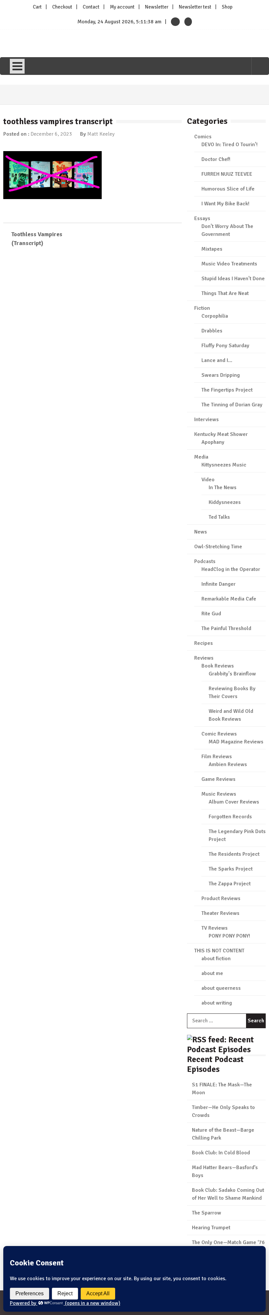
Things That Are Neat (225, 293)
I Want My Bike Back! (225, 203)
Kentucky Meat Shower (221, 434)
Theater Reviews (220, 913)
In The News (223, 487)
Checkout (62, 7)
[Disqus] (92, 347)
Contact (91, 7)
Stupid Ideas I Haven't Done (233, 278)
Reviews (204, 658)
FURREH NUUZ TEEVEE (226, 174)
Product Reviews (220, 898)
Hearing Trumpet (211, 1227)
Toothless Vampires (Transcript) (36, 239)
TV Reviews (214, 928)
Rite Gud (211, 613)
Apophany (212, 442)
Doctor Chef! (215, 159)
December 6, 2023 (51, 134)
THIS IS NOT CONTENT (219, 950)
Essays (202, 218)
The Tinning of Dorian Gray (231, 404)
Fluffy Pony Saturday (225, 345)
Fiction (202, 308)
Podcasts (205, 561)
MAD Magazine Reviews (236, 741)
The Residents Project (234, 854)
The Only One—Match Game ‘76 (228, 1242)
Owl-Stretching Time (218, 546)
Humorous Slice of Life (228, 189)
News (200, 532)
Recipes (203, 643)
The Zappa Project (230, 883)
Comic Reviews (219, 734)
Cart (37, 7)
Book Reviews (217, 666)
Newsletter (156, 7)
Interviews (206, 419)
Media (201, 457)
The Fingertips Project (227, 390)
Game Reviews (218, 779)
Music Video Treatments (229, 264)
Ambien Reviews (228, 764)
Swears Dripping (220, 375)
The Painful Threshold (226, 628)
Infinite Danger (218, 584)
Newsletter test (195, 7)
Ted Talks (219, 517)
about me (212, 973)
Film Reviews (216, 756)
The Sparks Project (231, 869)
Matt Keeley (100, 134)
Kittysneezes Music (223, 465)
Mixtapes (211, 249)
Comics (203, 136)
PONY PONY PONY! (229, 936)
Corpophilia (214, 316)
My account (122, 7)
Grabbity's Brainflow (232, 673)
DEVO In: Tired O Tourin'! (229, 144)
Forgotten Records (230, 816)
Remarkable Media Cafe (228, 599)
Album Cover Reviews (234, 802)
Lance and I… (216, 360)
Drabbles (211, 331)
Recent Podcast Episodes (215, 1064)
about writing (216, 1003)
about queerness (221, 988)
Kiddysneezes (225, 502)
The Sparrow (206, 1213)
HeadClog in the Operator (230, 569)
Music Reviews (218, 794)
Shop (227, 7)
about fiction (216, 958)
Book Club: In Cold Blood (221, 1152)
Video (208, 479)
